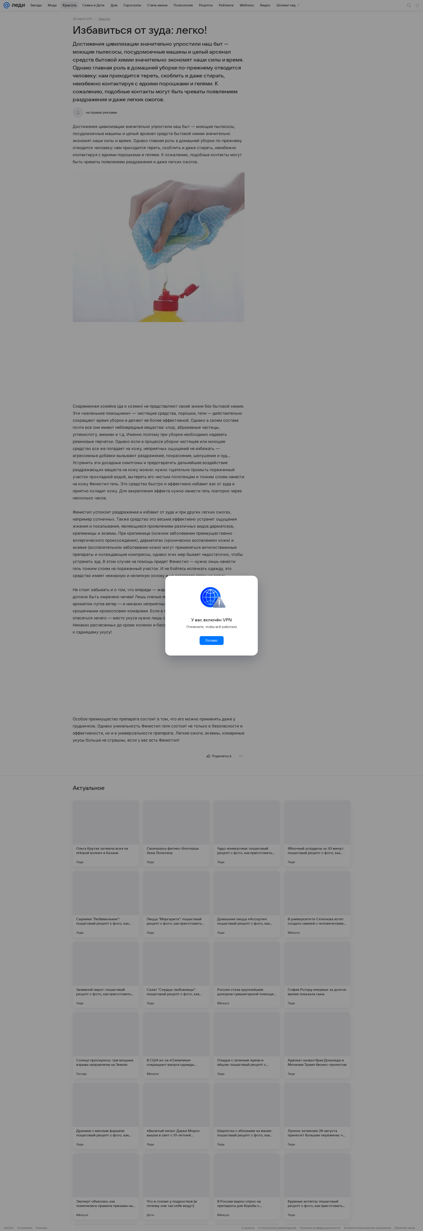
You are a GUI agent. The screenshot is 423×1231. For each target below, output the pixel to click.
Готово (211, 641)
